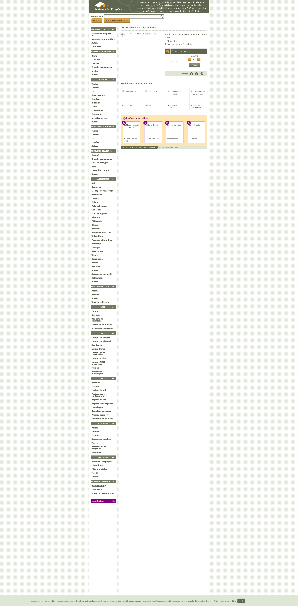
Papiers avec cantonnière (98, 395)
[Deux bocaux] (129, 96)
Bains (94, 55)
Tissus (94, 472)
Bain (93, 166)
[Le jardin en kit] (153, 130)
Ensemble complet (100, 170)
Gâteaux (95, 217)
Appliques (96, 345)
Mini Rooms (97, 489)
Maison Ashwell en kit (130, 139)
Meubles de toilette (172, 106)
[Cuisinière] (196, 130)
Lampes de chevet (100, 337)
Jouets (94, 270)
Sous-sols (96, 46)
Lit (92, 91)
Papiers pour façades (102, 403)
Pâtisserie (96, 221)
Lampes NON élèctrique (98, 363)
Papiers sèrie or (99, 414)
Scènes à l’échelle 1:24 (102, 493)
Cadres (95, 198)
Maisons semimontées (103, 39)
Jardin (94, 71)
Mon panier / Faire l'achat (118, 20)
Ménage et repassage (102, 190)
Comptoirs (96, 114)
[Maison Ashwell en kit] (131, 130)
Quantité (194, 56)
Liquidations (97, 501)
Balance (148, 105)
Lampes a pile (98, 358)
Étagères (95, 99)
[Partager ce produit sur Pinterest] (201, 73)
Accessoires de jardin (102, 328)
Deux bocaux (127, 105)
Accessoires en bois (101, 439)
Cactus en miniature (101, 324)
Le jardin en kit (151, 138)
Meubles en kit (99, 118)
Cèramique (97, 465)
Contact (96, 20)
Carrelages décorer (101, 411)
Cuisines (95, 59)
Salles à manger (99, 162)
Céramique (97, 258)
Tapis (94, 106)
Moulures (96, 452)
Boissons (95, 228)
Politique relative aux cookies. (225, 601)
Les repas (96, 209)
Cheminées (97, 110)
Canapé (95, 63)
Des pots (95, 315)
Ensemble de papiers (102, 418)
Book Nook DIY (98, 485)
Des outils (96, 266)
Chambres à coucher (101, 67)
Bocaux (95, 294)
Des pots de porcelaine (97, 319)
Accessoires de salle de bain (196, 106)
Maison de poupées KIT (101, 34)
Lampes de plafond (101, 341)
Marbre (95, 386)
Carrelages (97, 407)
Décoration (97, 251)
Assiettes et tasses (101, 232)
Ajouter (195, 65)
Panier (94, 262)
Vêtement (96, 194)
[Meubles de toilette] (175, 96)
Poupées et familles (101, 240)
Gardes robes (98, 95)
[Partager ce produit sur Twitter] (196, 73)
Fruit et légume (99, 213)
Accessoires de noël (101, 274)
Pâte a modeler (99, 469)
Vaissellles (97, 236)
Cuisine (95, 202)
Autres (94, 42)
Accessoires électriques (97, 372)
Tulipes (95, 367)
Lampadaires (98, 348)
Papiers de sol (98, 390)
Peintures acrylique (101, 461)
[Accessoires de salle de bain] (198, 96)
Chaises (95, 87)
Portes (94, 427)
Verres (94, 290)
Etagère (95, 142)
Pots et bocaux (99, 206)
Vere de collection (100, 302)
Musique (95, 247)
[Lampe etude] (174, 130)
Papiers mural (98, 399)
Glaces (94, 224)
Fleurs (94, 311)
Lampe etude (172, 138)
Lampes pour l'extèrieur (98, 353)
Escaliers (96, 435)
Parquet (95, 382)
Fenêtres (96, 431)
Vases (94, 255)
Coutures (96, 187)
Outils (94, 476)
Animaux (96, 243)
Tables (94, 84)
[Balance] (152, 96)
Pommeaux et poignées (98, 447)
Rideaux (95, 102)
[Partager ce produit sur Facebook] (191, 73)
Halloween (97, 277)
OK (243, 601)
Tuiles (94, 443)
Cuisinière (193, 138)
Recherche (96, 16)
